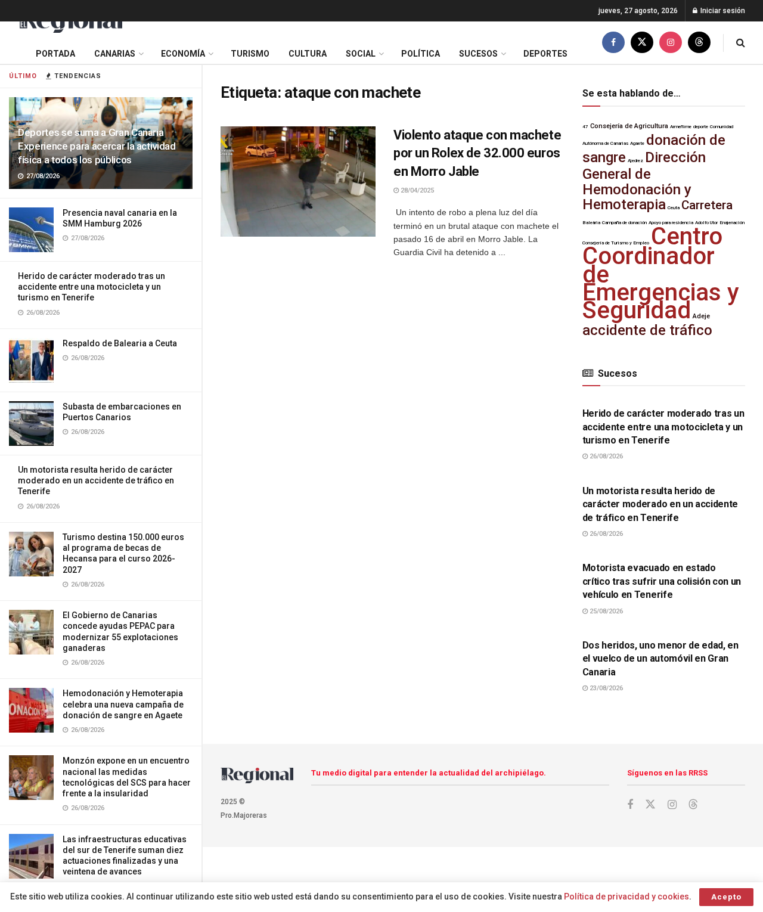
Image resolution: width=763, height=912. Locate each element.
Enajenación (732, 222)
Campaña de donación (624, 222)
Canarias (114, 53)
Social (361, 53)
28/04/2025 (416, 190)
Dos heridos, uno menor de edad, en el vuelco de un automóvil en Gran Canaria (660, 659)
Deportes (545, 53)
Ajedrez (635, 160)
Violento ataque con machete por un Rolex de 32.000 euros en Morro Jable (477, 153)
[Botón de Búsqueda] (740, 42)
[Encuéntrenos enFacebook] (613, 42)
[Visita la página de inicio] (70, 21)
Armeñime (680, 126)
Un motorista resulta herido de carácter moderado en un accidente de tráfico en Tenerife (96, 480)
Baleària (591, 222)
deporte (700, 126)
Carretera (707, 205)
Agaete (637, 143)
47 (585, 126)
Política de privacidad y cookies (626, 896)
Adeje (701, 316)
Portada (55, 53)
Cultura (308, 53)
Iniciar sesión (722, 11)
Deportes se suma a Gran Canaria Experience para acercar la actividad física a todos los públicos (97, 146)
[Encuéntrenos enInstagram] (670, 42)
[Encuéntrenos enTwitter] (642, 42)
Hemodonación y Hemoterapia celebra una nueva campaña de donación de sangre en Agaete (123, 703)
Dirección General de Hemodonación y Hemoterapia (644, 181)
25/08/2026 (605, 611)
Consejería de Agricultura (629, 126)
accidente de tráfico (647, 330)
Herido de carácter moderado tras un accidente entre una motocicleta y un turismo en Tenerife (91, 286)
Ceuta (674, 207)
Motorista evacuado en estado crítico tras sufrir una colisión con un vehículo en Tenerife (662, 581)
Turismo (250, 53)
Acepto (726, 896)
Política (420, 53)
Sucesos (478, 53)
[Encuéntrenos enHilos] (699, 42)
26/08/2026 (605, 456)
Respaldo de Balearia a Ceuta (120, 343)
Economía (183, 53)
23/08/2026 (605, 688)
